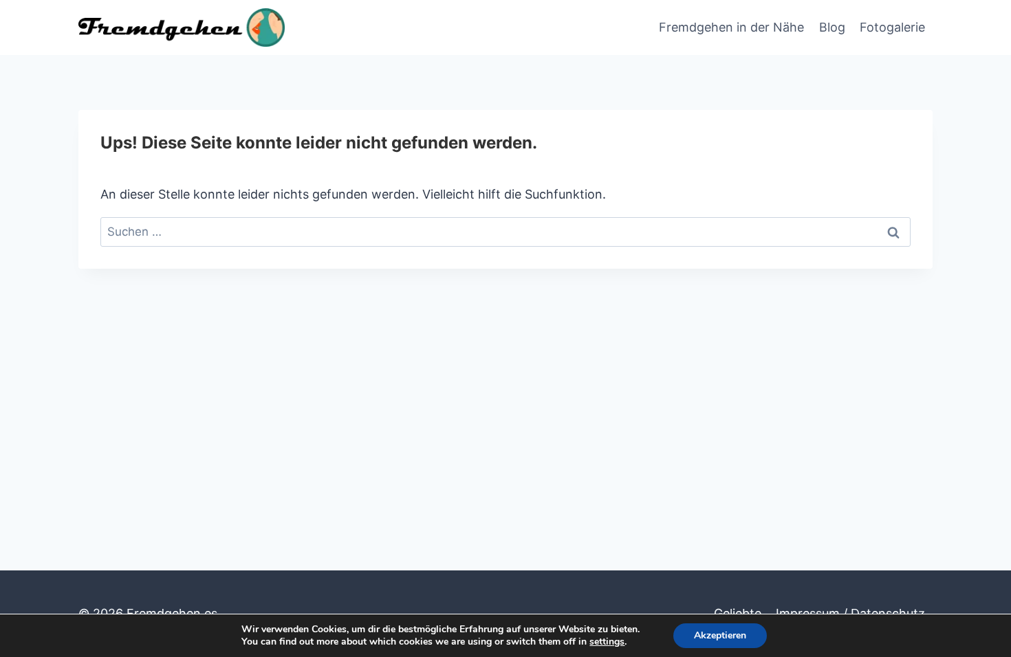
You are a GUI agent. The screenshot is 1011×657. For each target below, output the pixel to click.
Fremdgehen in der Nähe (731, 27)
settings (606, 642)
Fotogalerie (892, 27)
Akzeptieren (720, 635)
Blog (832, 27)
